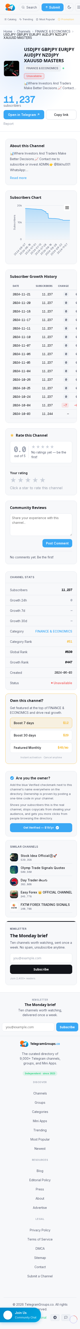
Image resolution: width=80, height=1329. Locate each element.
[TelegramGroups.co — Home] (10, 7)
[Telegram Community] (65, 1317)
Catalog (12, 19)
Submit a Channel (40, 1276)
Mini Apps (40, 1121)
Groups (40, 1102)
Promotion (67, 19)
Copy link (61, 115)
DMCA (40, 1248)
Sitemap (40, 1258)
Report (9, 124)
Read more (18, 178)
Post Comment (57, 543)
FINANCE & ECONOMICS (52, 31)
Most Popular (47, 19)
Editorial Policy (40, 1180)
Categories (40, 1112)
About (40, 1198)
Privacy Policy (40, 1230)
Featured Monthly (41, 747)
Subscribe (41, 969)
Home (8, 31)
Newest (40, 1148)
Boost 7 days (41, 723)
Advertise (40, 1208)
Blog (40, 1171)
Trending (28, 19)
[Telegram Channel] (55, 1317)
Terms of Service (40, 1239)
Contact (40, 1267)
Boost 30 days (41, 735)
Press (40, 1189)
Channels (23, 31)
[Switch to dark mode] (69, 7)
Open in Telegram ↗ (24, 115)
